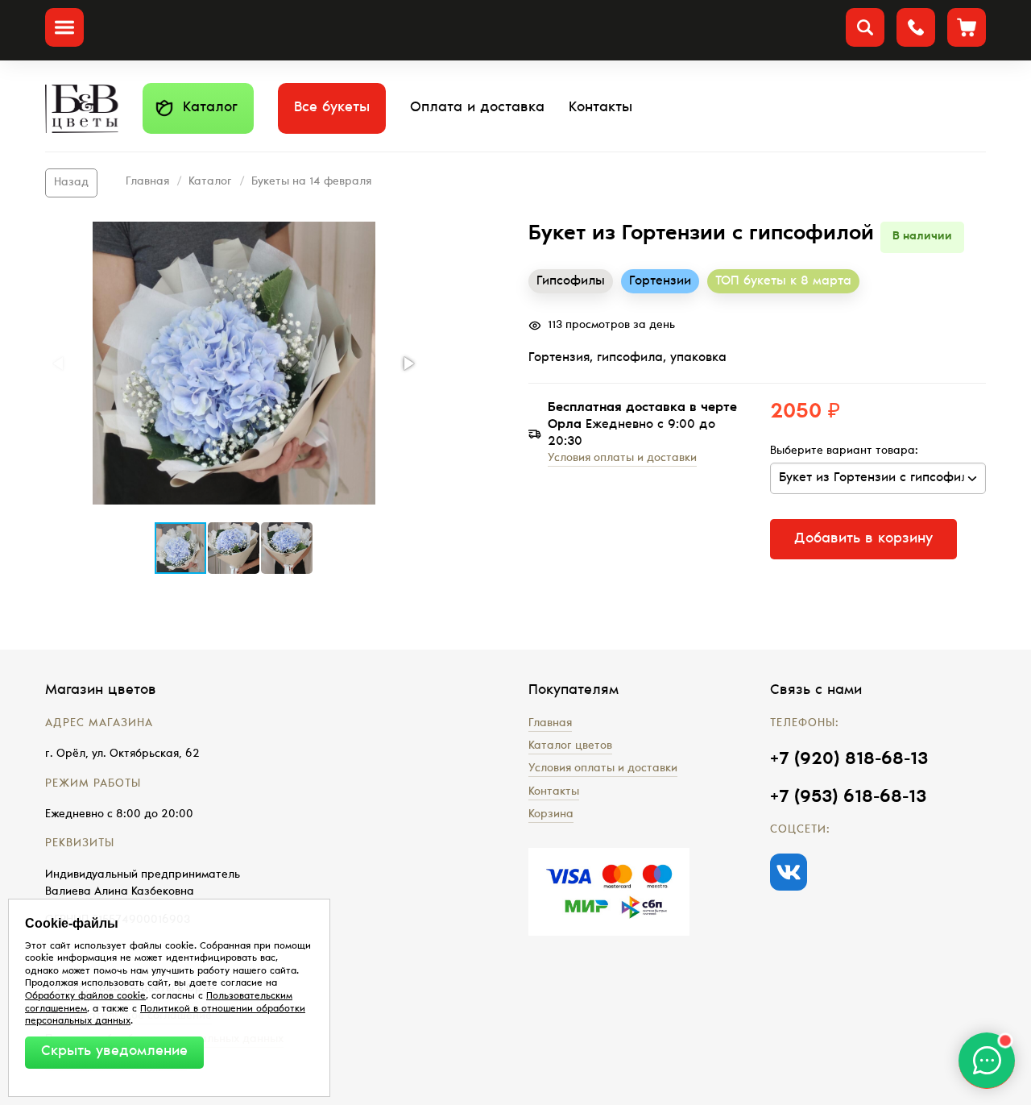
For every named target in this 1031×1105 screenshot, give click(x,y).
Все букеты (332, 108)
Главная (147, 182)
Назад (71, 183)
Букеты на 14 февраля (311, 182)
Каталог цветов (570, 746)
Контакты (600, 108)
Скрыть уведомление (114, 1052)
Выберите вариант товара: (844, 451)
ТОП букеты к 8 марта (783, 281)
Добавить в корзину (863, 539)
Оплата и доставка (477, 108)
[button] (233, 363)
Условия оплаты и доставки (622, 458)
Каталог (210, 108)
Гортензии (660, 281)
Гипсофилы (570, 281)
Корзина (550, 814)
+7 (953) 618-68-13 (848, 798)
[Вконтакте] (788, 872)
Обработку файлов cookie (85, 996)
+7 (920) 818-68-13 (849, 760)
